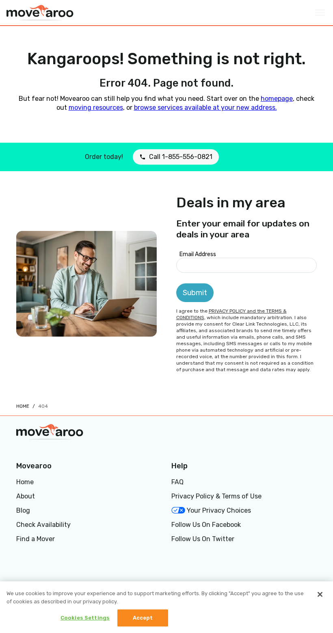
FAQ (177, 482)
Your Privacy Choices (219, 510)
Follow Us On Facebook (206, 525)
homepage (277, 98)
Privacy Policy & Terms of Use (216, 496)
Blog (23, 510)
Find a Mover (35, 539)
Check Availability (43, 525)
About (25, 496)
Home (22, 406)
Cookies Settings (85, 618)
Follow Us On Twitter (202, 539)
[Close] (320, 594)
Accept (143, 618)
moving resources (96, 107)
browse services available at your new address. (205, 107)
